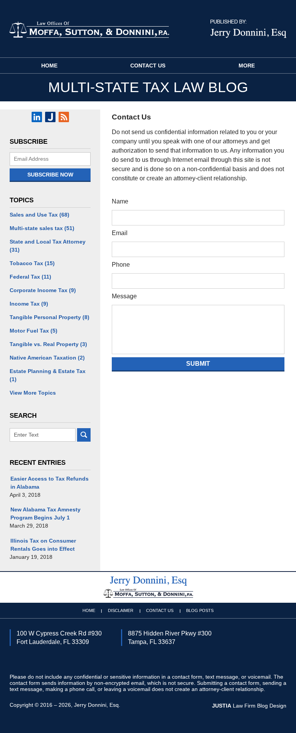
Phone (121, 264)
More (247, 65)
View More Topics (33, 393)
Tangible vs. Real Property (48, 344)
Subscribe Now (50, 174)
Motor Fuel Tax (33, 331)
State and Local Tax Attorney (48, 246)
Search (84, 435)
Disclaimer (120, 610)
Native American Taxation (47, 358)
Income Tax (29, 304)
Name (120, 201)
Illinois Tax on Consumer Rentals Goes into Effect (43, 545)
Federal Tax (30, 277)
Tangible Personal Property (49, 317)
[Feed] (64, 117)
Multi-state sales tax (42, 228)
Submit (198, 363)
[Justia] (50, 117)
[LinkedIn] (37, 117)
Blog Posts (200, 610)
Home (49, 65)
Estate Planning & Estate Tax (48, 375)
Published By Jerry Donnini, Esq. (248, 29)
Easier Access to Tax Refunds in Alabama (49, 483)
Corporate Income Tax (43, 290)
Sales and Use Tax (39, 215)
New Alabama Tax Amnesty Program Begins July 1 (45, 513)
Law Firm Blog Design (249, 706)
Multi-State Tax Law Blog (89, 29)
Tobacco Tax (32, 263)
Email (120, 233)
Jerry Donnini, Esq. (97, 705)
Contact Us (147, 65)
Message (124, 296)
